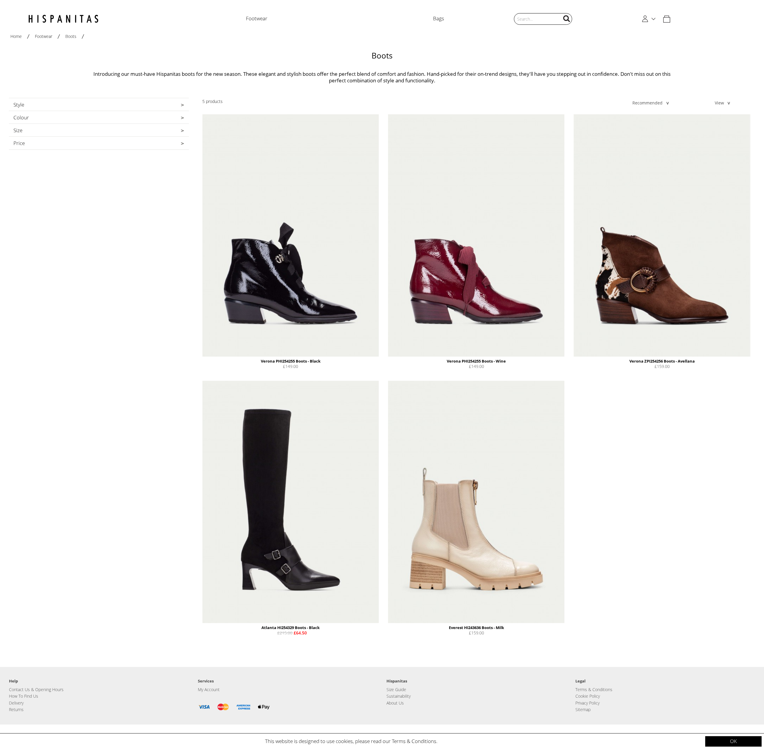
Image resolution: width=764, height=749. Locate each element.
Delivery (16, 703)
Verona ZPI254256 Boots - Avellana (662, 361)
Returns (16, 709)
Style (18, 104)
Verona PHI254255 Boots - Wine (476, 361)
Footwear (256, 18)
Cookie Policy (587, 696)
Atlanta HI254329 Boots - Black (290, 627)
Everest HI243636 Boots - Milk (476, 627)
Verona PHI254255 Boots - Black (291, 361)
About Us (395, 703)
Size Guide (396, 689)
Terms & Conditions (414, 741)
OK (733, 741)
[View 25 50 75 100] (720, 102)
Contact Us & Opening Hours (36, 689)
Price (19, 143)
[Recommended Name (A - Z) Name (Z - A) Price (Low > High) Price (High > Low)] (645, 102)
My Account (209, 689)
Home (16, 36)
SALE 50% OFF (734, 3)
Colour (21, 117)
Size (17, 130)
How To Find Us (23, 696)
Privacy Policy (587, 703)
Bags (438, 18)
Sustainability (398, 696)
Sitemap (583, 709)
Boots (70, 36)
